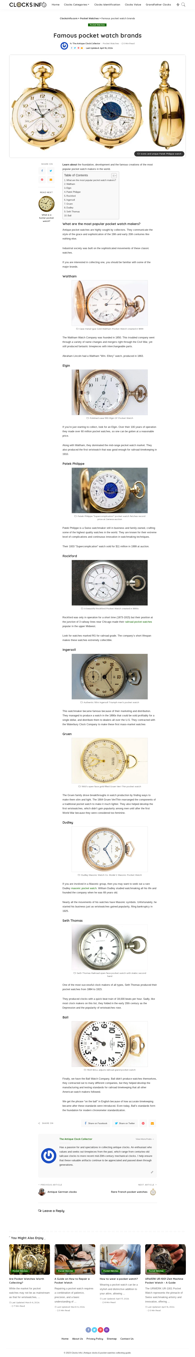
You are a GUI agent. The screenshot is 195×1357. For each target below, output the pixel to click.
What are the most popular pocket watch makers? (91, 180)
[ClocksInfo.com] (28, 4)
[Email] (81, 48)
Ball (69, 215)
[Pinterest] (78, 48)
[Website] (152, 1172)
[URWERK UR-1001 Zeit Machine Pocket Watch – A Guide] (165, 1259)
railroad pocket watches (138, 621)
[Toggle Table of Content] (112, 175)
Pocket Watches (97, 25)
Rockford (71, 196)
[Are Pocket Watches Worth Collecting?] (29, 1259)
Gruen (69, 203)
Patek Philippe (73, 192)
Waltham (70, 184)
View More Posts (143, 1139)
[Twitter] (75, 48)
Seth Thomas (73, 211)
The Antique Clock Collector (86, 43)
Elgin (68, 188)
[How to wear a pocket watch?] (120, 1259)
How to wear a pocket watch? (119, 1278)
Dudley (69, 207)
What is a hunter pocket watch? (46, 218)
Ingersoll (70, 200)
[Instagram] (106, 1330)
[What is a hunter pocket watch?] (47, 204)
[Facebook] (71, 48)
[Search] (183, 4)
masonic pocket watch (84, 888)
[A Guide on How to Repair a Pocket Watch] (75, 1259)
